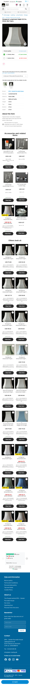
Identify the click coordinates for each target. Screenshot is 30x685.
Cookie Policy (8, 589)
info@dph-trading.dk (10, 652)
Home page (6, 15)
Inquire (16, 682)
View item (8, 167)
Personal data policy (10, 585)
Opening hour (8, 605)
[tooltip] (8, 152)
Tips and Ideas (8, 587)
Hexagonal (26, 15)
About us (7, 595)
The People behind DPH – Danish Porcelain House (14, 599)
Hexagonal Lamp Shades (2, 14)
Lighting (13, 15)
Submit (22, 630)
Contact (7, 636)
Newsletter (8, 612)
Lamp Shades (19, 15)
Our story (7, 603)
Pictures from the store (11, 607)
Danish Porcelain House (7, 5)
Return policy (8, 580)
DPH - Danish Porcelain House (16, 91)
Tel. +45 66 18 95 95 (10, 649)
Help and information (12, 577)
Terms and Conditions (11, 583)
